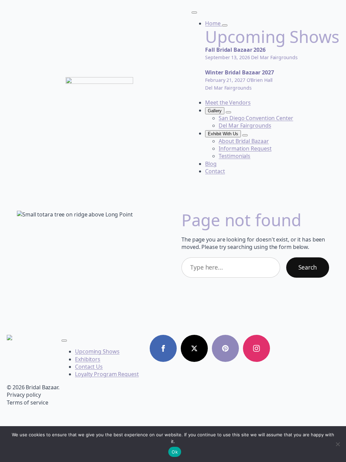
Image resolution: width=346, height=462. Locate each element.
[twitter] (194, 348)
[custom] (225, 348)
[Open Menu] (194, 12)
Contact (215, 171)
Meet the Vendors (227, 102)
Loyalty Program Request (107, 374)
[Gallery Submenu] (228, 112)
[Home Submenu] (224, 25)
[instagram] (256, 348)
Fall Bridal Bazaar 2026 (235, 49)
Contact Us (89, 366)
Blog (211, 163)
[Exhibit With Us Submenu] (245, 135)
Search (307, 267)
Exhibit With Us (223, 133)
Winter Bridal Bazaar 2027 (239, 72)
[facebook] (163, 348)
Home (213, 23)
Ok (175, 452)
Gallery (215, 110)
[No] (337, 444)
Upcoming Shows (97, 351)
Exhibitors (87, 359)
